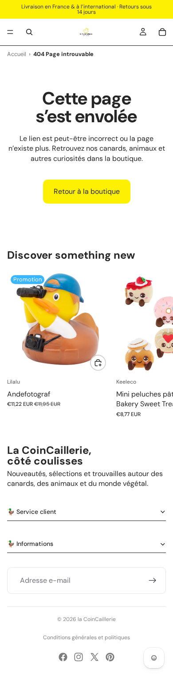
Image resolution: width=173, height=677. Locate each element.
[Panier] (162, 32)
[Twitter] (94, 657)
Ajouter (105, 362)
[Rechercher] (29, 32)
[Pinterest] (110, 657)
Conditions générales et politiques (86, 637)
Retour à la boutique (87, 191)
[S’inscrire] (152, 580)
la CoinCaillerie (97, 619)
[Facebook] (63, 657)
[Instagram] (78, 657)
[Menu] (10, 32)
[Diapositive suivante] (156, 344)
